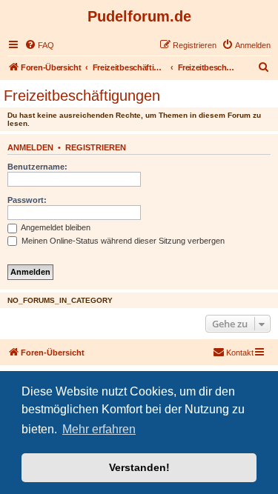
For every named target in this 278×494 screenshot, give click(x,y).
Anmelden (30, 147)
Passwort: (27, 200)
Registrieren (95, 147)
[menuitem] (39, 45)
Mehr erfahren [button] (99, 429)
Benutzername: (37, 166)
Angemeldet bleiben (54, 227)
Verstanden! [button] (139, 467)
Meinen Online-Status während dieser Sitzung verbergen (122, 240)
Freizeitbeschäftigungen (82, 95)
